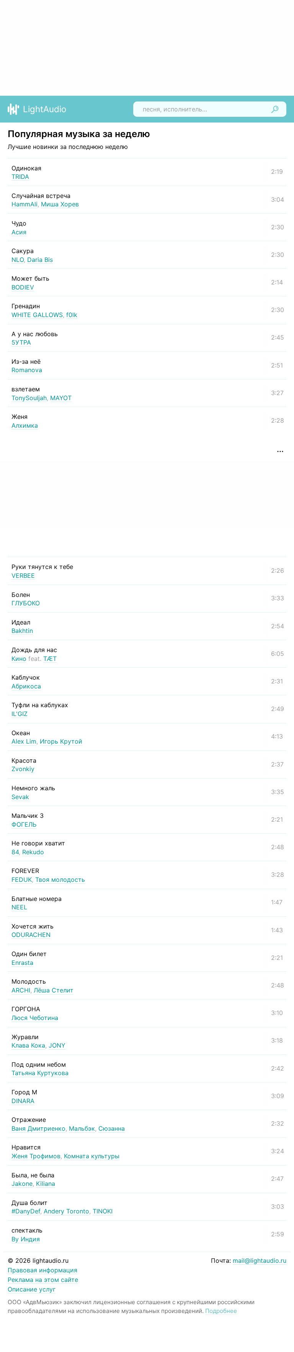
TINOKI (103, 1211)
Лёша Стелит (54, 990)
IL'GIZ (19, 714)
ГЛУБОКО (25, 603)
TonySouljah (29, 398)
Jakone (22, 1183)
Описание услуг (32, 1289)
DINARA (22, 1101)
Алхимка (24, 425)
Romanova (26, 370)
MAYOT (61, 398)
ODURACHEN (31, 934)
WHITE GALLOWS (37, 315)
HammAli (24, 204)
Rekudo (33, 852)
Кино (18, 658)
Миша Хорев (60, 204)
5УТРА (21, 342)
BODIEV (22, 287)
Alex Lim (23, 741)
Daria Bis (40, 259)
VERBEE (23, 575)
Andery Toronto (66, 1211)
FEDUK (21, 879)
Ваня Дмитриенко (38, 1128)
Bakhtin (22, 630)
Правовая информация (42, 1270)
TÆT (50, 658)
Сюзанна (111, 1128)
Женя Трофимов (35, 1156)
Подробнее (221, 1310)
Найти (275, 109)
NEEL (19, 907)
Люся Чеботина (34, 1018)
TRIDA (20, 176)
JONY (57, 1045)
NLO (17, 259)
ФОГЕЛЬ (23, 824)
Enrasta (22, 962)
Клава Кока (28, 1045)
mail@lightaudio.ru (259, 1260)
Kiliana (45, 1183)
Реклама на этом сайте (43, 1279)
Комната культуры (91, 1156)
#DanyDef (25, 1211)
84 (15, 852)
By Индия (25, 1239)
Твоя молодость (60, 879)
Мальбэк (82, 1128)
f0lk (71, 315)
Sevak (20, 797)
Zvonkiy (22, 769)
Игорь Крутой (61, 741)
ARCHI (20, 990)
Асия (18, 232)
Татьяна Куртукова (40, 1073)
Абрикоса (26, 686)
